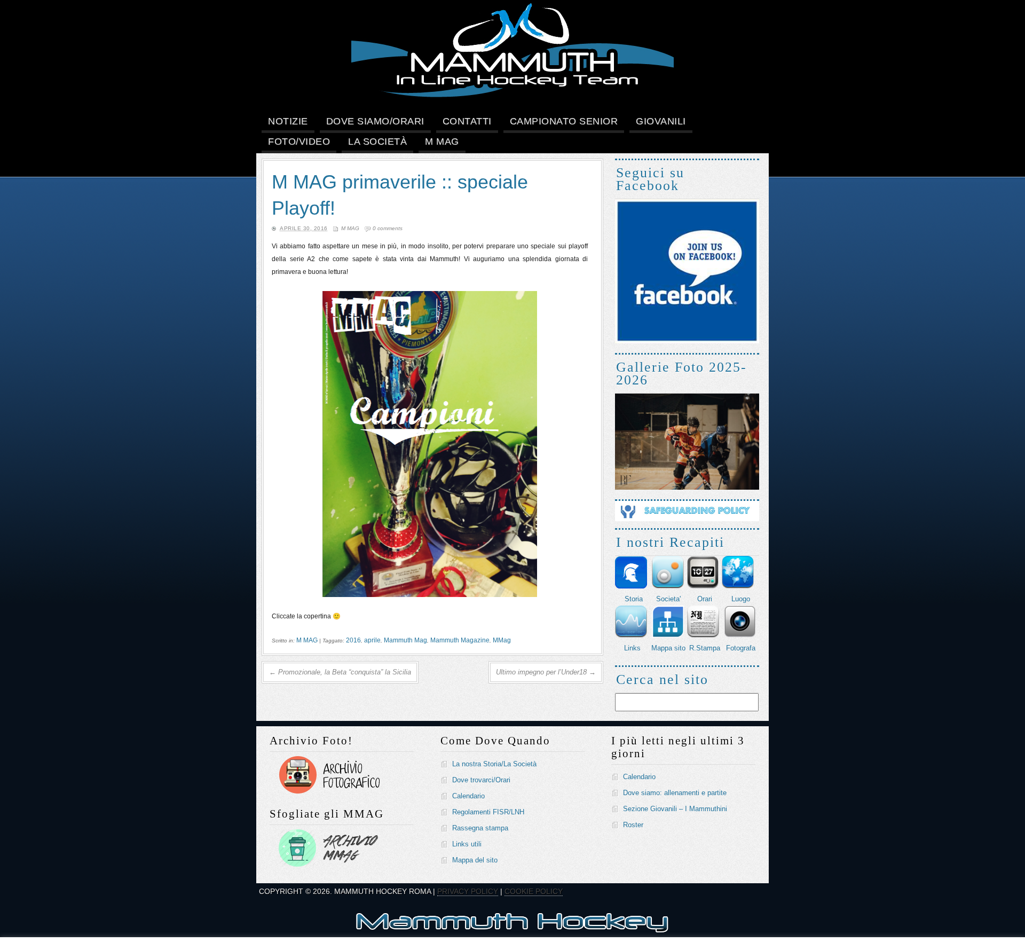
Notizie (288, 121)
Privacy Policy (467, 891)
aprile (372, 640)
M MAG (442, 141)
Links (632, 648)
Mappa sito (668, 648)
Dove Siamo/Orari (375, 121)
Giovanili (661, 121)
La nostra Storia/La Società (494, 764)
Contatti (467, 121)
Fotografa (740, 648)
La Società (377, 141)
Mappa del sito (475, 860)
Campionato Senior (564, 121)
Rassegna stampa (480, 828)
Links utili (467, 844)
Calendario (468, 796)
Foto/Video (299, 141)
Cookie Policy (533, 891)
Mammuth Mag (405, 640)
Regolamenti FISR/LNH (488, 812)
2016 (353, 640)
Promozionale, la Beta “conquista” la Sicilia (340, 672)
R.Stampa (704, 648)
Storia (634, 599)
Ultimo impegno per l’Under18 (546, 672)
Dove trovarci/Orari (481, 780)
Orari (704, 599)
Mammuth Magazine (460, 640)
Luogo (740, 599)
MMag (502, 640)
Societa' (668, 599)
